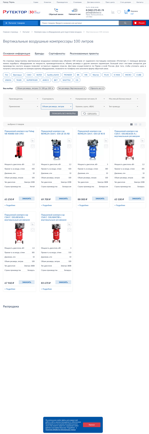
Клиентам (47, 2)
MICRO (128, 75)
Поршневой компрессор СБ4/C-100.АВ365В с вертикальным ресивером (17, 217)
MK (86, 75)
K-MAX (117, 75)
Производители (62, 2)
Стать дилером (125, 2)
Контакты (140, 2)
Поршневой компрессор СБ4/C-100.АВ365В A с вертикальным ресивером (127, 133)
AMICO (46, 80)
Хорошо (92, 425)
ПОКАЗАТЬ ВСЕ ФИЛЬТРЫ (64, 113)
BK (78, 75)
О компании (77, 2)
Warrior (96, 75)
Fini (6, 75)
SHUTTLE (67, 80)
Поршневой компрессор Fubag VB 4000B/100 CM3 (19, 132)
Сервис (35, 2)
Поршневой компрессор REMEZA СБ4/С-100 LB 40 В (91, 132)
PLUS (106, 75)
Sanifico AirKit (53, 75)
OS (77, 80)
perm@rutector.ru (93, 12)
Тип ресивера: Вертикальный (70, 88)
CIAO (29, 75)
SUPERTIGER (32, 80)
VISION (8, 80)
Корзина (134, 11)
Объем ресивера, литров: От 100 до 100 (34, 88)
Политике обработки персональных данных (61, 429)
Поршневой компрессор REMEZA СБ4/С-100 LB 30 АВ (55, 132)
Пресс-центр (110, 2)
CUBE (138, 75)
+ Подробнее (10, 205)
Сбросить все (96, 88)
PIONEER (68, 75)
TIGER (18, 80)
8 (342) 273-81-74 (95, 10)
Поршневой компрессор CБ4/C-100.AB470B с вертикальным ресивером (53, 217)
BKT (56, 80)
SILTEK (39, 75)
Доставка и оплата (93, 2)
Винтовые (17, 75)
